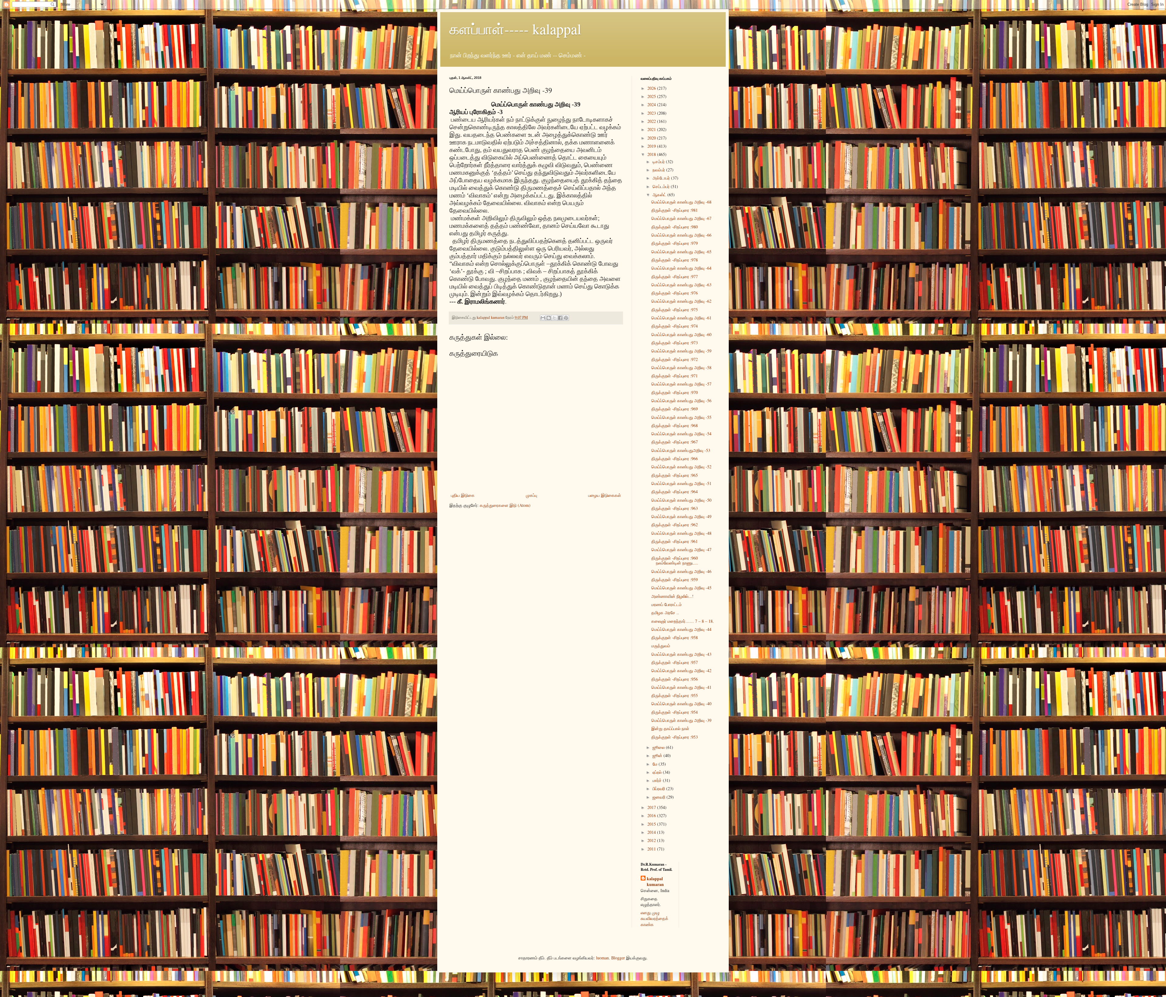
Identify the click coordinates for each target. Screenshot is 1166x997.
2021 (652, 129)
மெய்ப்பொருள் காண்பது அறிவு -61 (681, 318)
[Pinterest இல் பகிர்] (566, 318)
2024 (652, 104)
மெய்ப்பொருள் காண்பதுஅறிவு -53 (680, 450)
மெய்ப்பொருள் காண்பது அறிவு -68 (681, 202)
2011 (652, 849)
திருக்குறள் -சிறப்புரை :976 (674, 293)
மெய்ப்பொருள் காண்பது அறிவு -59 (681, 351)
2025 (652, 96)
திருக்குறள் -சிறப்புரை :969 (674, 409)
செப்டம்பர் (662, 186)
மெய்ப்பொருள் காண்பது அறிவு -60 (681, 334)
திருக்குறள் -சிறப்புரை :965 (674, 475)
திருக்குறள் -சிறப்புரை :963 (674, 508)
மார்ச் (658, 780)
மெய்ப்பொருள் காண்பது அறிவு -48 (681, 533)
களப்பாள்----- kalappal (515, 28)
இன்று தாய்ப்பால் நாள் (670, 728)
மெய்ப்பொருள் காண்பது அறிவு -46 (681, 571)
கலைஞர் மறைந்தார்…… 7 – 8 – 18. (682, 621)
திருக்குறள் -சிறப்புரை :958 (674, 637)
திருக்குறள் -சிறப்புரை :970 (674, 392)
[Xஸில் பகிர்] (554, 318)
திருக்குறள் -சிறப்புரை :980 (674, 227)
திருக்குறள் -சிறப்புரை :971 (674, 376)
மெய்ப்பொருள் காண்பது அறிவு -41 (681, 687)
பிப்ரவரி (659, 788)
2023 (652, 113)
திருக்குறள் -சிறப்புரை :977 (674, 276)
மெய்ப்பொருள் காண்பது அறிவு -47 (681, 549)
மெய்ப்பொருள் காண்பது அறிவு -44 (681, 629)
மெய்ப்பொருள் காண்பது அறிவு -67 (681, 218)
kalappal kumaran (655, 882)
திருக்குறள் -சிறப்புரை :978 (674, 260)
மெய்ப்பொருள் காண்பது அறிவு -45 (681, 588)
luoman (602, 958)
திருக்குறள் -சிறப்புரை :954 (674, 712)
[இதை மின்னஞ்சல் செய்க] (543, 318)
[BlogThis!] (549, 318)
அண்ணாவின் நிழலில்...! (672, 596)
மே (656, 764)
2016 (652, 815)
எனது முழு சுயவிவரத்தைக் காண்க (654, 918)
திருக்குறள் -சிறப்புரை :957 (674, 662)
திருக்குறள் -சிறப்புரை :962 (674, 524)
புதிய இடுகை (463, 495)
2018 (652, 154)
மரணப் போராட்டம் (666, 604)
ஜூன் (658, 755)
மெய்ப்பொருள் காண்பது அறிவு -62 (681, 301)
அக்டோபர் (662, 178)
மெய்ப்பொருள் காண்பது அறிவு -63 (681, 285)
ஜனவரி (660, 797)
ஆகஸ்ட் (660, 194)
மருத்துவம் (660, 645)
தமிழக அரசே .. (665, 612)
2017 (652, 807)
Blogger (618, 958)
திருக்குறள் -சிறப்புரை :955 (674, 695)
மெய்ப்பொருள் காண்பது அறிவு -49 (681, 516)
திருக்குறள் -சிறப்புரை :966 (674, 458)
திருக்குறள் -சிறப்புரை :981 (674, 210)
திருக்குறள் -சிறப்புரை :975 (674, 309)
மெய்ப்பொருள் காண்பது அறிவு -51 (681, 483)
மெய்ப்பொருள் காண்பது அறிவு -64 (681, 268)
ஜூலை (659, 747)
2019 (652, 146)
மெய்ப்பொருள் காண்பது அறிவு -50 (681, 500)
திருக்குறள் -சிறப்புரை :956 (674, 679)
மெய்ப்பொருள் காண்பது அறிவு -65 (681, 251)
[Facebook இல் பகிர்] (560, 318)
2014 (652, 832)
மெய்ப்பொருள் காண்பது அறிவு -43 (681, 654)
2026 (652, 88)
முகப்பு (531, 495)
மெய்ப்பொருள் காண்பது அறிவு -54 (681, 433)
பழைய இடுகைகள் (604, 495)
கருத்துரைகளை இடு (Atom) (505, 505)
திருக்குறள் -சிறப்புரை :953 (674, 737)
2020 (652, 138)
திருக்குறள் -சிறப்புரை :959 (674, 579)
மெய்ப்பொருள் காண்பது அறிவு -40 (681, 703)
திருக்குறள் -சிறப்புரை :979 (674, 243)
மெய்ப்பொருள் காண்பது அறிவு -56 (681, 400)
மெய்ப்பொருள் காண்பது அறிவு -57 (681, 384)
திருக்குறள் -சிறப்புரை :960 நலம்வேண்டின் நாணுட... (674, 560)
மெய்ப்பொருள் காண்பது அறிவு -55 (681, 417)
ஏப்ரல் (658, 772)
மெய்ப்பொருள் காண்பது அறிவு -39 (681, 720)
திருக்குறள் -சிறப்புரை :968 (674, 425)
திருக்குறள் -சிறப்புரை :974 (674, 326)
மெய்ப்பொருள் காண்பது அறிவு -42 (681, 670)
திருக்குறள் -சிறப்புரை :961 (674, 541)
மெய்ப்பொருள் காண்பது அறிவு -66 (681, 235)
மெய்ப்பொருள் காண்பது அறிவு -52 (681, 467)
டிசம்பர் (659, 161)
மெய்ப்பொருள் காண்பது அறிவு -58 (681, 367)
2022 (652, 121)
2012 (652, 840)
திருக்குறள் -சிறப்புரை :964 (674, 491)
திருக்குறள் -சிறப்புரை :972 (674, 359)
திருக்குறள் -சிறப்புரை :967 (674, 442)
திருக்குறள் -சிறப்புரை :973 (674, 342)
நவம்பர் (659, 170)
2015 (652, 824)
